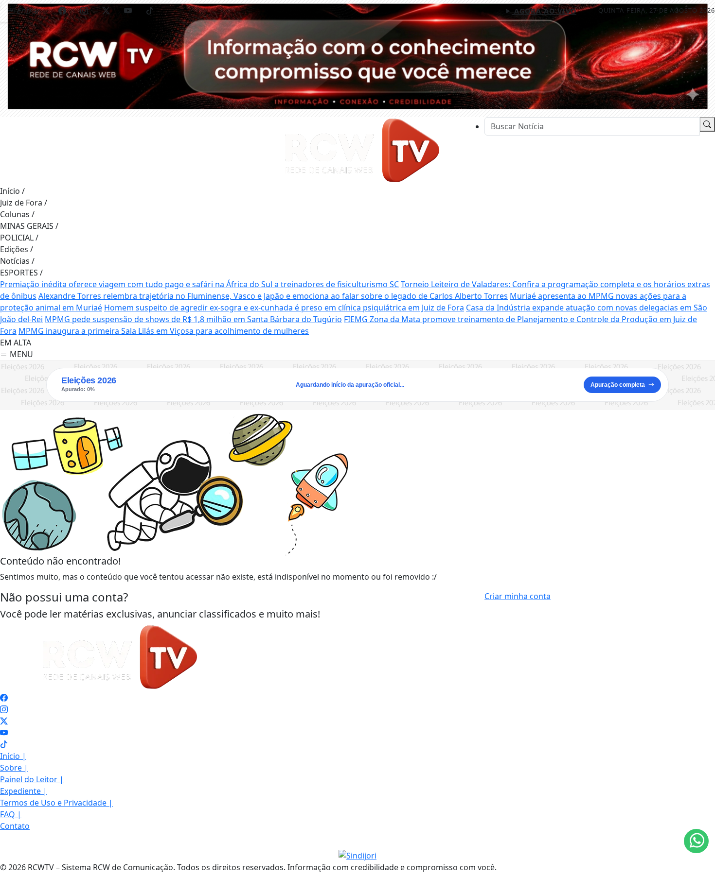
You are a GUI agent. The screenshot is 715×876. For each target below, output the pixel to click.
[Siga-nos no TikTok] (4, 744)
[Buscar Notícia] (707, 124)
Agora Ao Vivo (544, 11)
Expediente (23, 791)
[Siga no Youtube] (128, 10)
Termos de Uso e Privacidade (56, 802)
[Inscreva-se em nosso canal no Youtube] (4, 732)
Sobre (14, 767)
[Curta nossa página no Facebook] (4, 697)
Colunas (17, 214)
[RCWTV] (357, 56)
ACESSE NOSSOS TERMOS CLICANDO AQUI (197, 863)
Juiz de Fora (23, 202)
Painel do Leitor (32, 779)
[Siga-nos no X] (4, 721)
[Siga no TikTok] (150, 10)
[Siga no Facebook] (62, 10)
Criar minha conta (517, 596)
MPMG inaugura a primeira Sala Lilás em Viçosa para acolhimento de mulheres (163, 331)
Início (12, 191)
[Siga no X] (106, 10)
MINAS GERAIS (29, 226)
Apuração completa (617, 384)
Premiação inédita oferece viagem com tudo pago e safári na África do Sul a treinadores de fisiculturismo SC (199, 284)
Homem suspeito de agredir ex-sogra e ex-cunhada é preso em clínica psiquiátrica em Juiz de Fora (284, 307)
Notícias (17, 261)
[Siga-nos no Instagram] (4, 709)
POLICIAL (19, 237)
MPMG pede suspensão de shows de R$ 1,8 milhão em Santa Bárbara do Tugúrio (193, 319)
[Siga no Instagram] (84, 10)
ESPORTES (21, 272)
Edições (16, 249)
